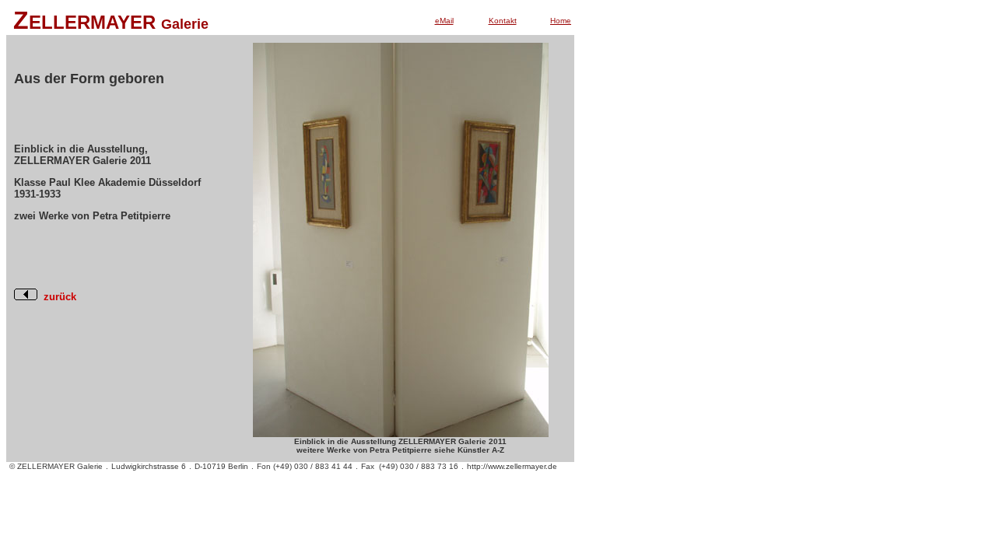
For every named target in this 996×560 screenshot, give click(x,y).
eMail (444, 20)
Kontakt (503, 20)
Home (560, 20)
